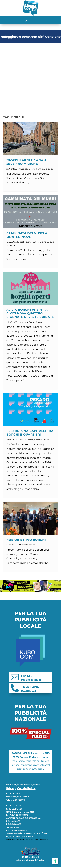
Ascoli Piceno (25, 242)
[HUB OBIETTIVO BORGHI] (30, 518)
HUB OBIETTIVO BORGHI (26, 540)
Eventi (32, 169)
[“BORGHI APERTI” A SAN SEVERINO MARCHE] (30, 138)
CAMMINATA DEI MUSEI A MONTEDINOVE (26, 235)
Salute (36, 242)
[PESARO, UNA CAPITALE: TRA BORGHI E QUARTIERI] (30, 409)
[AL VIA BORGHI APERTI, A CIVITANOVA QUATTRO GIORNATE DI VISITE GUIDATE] (30, 288)
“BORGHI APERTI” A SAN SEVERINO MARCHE (26, 162)
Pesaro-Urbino (26, 439)
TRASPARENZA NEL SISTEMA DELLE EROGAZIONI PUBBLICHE (27, 839)
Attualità (48, 169)
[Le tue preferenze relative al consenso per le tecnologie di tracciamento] (55, 861)
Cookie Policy (26, 788)
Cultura (39, 169)
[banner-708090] (30, 591)
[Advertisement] (30, 76)
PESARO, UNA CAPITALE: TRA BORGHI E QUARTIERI (30, 432)
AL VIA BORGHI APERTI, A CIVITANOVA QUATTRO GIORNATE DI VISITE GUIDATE (30, 313)
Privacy (11, 788)
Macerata (23, 169)
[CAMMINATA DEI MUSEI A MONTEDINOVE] (30, 211)
